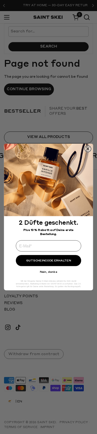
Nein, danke (48, 272)
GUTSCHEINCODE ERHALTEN (48, 260)
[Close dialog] (88, 149)
